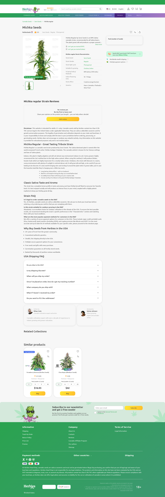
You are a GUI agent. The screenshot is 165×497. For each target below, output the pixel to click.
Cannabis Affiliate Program (78, 441)
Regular (86, 61)
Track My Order (27, 434)
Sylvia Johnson (92, 311)
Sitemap (71, 447)
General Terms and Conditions (107, 412)
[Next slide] (60, 86)
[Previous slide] (23, 86)
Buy (37, 393)
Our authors (73, 444)
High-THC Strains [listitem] (64, 15)
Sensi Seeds (87, 58)
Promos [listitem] (120, 15)
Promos (25, 444)
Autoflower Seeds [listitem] (46, 15)
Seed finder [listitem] (79, 15)
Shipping (25, 431)
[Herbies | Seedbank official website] (31, 10)
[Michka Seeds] (41, 58)
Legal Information (121, 431)
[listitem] (128, 8)
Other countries (82, 455)
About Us (72, 431)
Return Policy (26, 437)
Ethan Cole (37, 311)
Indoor (91, 68)
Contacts (71, 434)
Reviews (71, 437)
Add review (63, 119)
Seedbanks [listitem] (108, 15)
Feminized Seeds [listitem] (29, 15)
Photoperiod (87, 65)
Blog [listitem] (130, 15)
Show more (98, 44)
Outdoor (86, 68)
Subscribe (134, 408)
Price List (25, 441)
